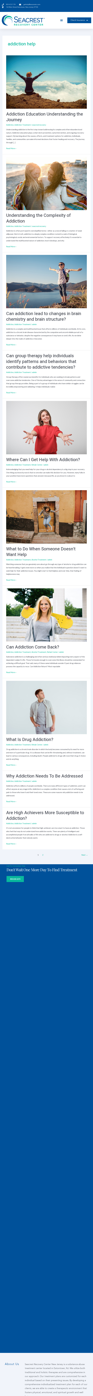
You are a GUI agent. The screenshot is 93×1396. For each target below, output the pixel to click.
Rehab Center (36, 465)
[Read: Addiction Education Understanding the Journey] (46, 82)
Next (84, 855)
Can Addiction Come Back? (32, 647)
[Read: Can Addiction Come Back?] (46, 615)
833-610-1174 (15, 879)
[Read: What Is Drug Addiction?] (46, 707)
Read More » (11, 148)
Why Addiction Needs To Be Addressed (44, 776)
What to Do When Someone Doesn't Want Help (41, 552)
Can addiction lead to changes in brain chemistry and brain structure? (43, 317)
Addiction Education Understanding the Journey (44, 117)
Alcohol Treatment (38, 560)
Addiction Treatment (22, 125)
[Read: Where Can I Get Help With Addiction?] (46, 427)
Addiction (10, 125)
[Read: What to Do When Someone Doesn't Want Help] (46, 517)
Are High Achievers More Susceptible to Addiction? (45, 816)
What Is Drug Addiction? (29, 739)
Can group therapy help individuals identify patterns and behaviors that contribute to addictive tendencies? (41, 361)
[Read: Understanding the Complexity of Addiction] (46, 183)
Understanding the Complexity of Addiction (38, 218)
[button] (62, 20)
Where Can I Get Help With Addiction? (43, 460)
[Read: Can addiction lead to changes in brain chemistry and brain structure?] (46, 281)
